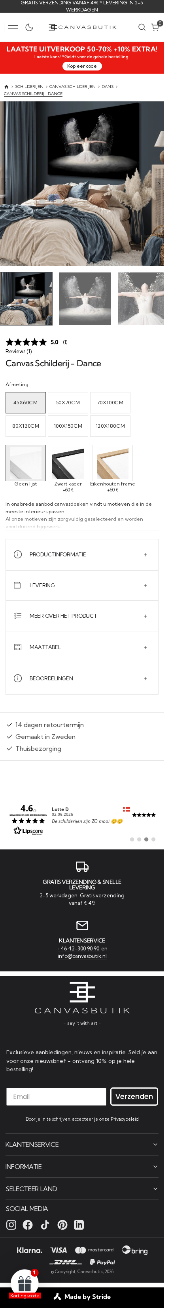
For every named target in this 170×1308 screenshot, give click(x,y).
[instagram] (11, 1224)
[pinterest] (62, 1224)
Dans (107, 86)
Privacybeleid (125, 1118)
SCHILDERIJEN (29, 86)
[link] (82, 817)
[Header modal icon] (13, 27)
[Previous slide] (5, 184)
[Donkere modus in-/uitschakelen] (31, 27)
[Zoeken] (142, 27)
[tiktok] (45, 1224)
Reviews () (19, 349)
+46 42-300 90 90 (79, 947)
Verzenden (134, 1096)
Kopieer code (82, 66)
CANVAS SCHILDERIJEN (72, 86)
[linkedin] (79, 1224)
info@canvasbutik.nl (82, 955)
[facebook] (27, 1224)
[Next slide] (159, 184)
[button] (13, 27)
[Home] (6, 86)
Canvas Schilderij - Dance (33, 93)
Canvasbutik (90, 1271)
